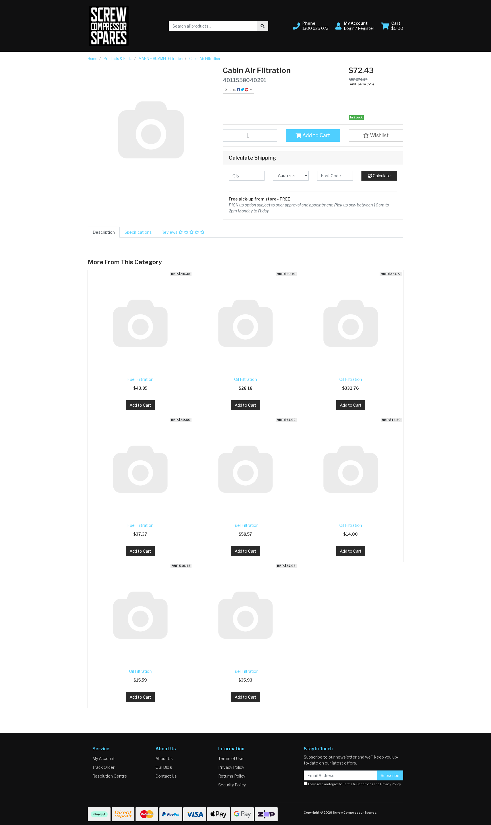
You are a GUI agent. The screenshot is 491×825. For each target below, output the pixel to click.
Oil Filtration (245, 379)
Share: (231, 89)
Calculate (381, 175)
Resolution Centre (109, 776)
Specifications (138, 232)
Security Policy (232, 784)
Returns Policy (231, 776)
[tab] (104, 232)
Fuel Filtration (140, 379)
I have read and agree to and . (354, 784)
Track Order (103, 767)
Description (104, 232)
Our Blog (163, 767)
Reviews (169, 232)
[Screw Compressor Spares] (109, 25)
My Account (103, 758)
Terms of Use (231, 758)
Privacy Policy (231, 767)
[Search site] (262, 26)
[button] (310, 26)
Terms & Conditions (358, 784)
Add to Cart (315, 135)
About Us (164, 758)
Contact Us (166, 776)
